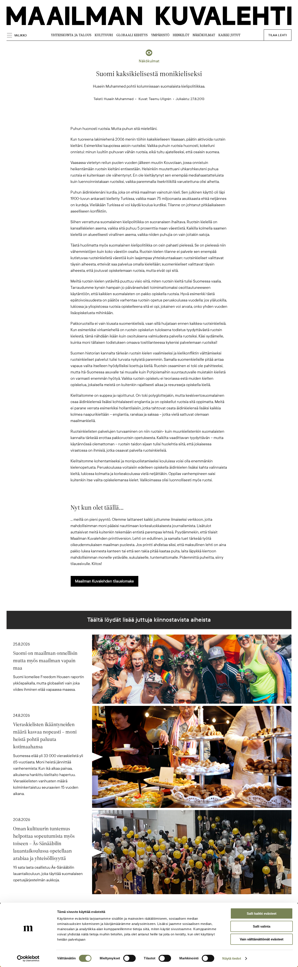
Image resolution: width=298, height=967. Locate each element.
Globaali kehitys (132, 35)
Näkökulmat (204, 35)
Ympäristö (160, 35)
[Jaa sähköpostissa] (169, 118)
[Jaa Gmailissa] (142, 118)
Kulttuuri (104, 35)
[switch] (129, 958)
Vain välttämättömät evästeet (261, 939)
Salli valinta (261, 926)
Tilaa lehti (277, 35)
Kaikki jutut (229, 35)
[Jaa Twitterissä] (128, 118)
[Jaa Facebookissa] (156, 118)
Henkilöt (181, 35)
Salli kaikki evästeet (261, 913)
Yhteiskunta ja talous (71, 35)
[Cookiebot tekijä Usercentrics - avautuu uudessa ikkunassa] (28, 958)
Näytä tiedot (231, 958)
